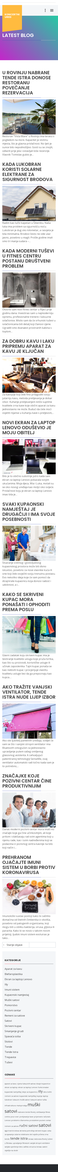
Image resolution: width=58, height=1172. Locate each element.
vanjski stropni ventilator (40, 1143)
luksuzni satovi (36, 1100)
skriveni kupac (41, 1131)
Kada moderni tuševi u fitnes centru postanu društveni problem (28, 258)
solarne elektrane (22, 1134)
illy (40, 1091)
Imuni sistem (12, 989)
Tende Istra (11, 1052)
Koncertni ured (12, 16)
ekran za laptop (11, 1087)
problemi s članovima (20, 1120)
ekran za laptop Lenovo (27, 1087)
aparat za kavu (10, 1084)
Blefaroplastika (13, 974)
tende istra (19, 1138)
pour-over (15, 1117)
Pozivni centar (13, 1010)
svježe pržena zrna (40, 1134)
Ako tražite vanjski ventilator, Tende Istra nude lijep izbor (29, 692)
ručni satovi (28, 1125)
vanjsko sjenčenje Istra (14, 1147)
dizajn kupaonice (43, 1084)
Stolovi (9, 1041)
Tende (8, 1046)
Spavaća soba (13, 1036)
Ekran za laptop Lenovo (18, 979)
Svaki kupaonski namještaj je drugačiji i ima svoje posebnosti (28, 512)
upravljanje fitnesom (21, 1143)
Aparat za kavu (13, 969)
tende (7, 1139)
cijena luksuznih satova (26, 1084)
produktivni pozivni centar (40, 1120)
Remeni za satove (15, 1015)
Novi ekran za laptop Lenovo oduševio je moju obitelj (28, 427)
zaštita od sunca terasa (32, 1147)
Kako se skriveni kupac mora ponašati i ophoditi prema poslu (26, 602)
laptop (45, 1096)
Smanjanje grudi (14, 1031)
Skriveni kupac (13, 1026)
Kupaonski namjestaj (17, 994)
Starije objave (14, 945)
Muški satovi (12, 1000)
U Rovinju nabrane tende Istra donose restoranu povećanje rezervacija (26, 82)
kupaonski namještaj (27, 1096)
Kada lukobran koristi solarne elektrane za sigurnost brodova (27, 172)
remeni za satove (12, 1126)
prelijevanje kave (26, 1117)
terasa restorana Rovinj (37, 1139)
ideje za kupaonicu (30, 1092)
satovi (45, 1125)
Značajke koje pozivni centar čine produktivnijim (27, 781)
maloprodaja (22, 1105)
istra (45, 1092)
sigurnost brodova (12, 1131)
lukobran (8, 1100)
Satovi (8, 1020)
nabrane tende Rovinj (27, 1112)
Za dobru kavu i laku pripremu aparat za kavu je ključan (28, 346)
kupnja (39, 1096)
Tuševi (8, 1062)
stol (31, 1134)
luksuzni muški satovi (21, 1100)
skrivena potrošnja (27, 1131)
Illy (6, 984)
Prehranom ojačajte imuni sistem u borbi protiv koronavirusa (28, 865)
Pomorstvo (11, 1005)
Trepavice (10, 1057)
